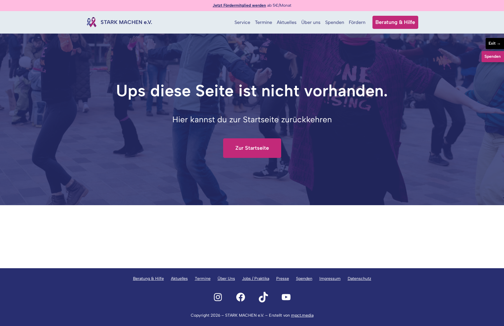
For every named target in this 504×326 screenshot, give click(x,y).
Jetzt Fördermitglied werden (239, 5)
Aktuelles (179, 278)
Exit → (495, 43)
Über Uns (226, 278)
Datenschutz (359, 278)
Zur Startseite (252, 148)
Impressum (330, 278)
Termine (203, 278)
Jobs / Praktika (255, 278)
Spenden (304, 278)
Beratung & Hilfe (395, 22)
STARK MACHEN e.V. (126, 22)
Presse (282, 278)
